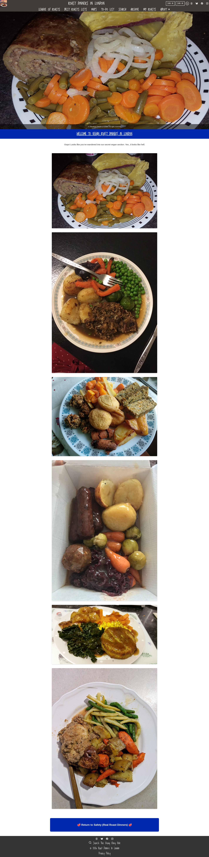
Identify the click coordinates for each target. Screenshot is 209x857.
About (165, 9)
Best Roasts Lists (76, 9)
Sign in (170, 3)
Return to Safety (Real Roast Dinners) (104, 824)
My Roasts (149, 9)
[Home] (4, 3)
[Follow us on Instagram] (207, 3)
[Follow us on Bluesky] (197, 3)
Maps (94, 9)
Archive (135, 9)
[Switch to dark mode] (187, 3)
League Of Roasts (49, 9)
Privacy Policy (104, 853)
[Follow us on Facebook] (202, 3)
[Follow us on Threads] (191, 3)
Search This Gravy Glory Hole (106, 843)
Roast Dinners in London (86, 4)
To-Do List (107, 9)
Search (122, 9)
